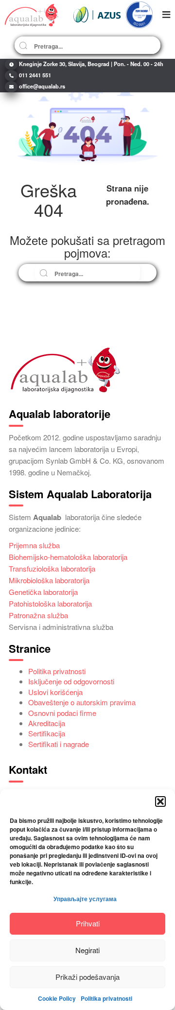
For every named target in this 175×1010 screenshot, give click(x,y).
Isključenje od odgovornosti (71, 681)
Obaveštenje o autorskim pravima (82, 702)
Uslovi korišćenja (55, 692)
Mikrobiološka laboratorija (49, 580)
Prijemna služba (34, 545)
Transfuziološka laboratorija (52, 568)
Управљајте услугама (85, 898)
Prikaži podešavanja (87, 977)
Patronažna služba (38, 615)
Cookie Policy (57, 998)
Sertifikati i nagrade (58, 744)
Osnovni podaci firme (62, 713)
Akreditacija (46, 723)
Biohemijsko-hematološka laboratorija (68, 557)
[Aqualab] (31, 14)
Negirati (87, 950)
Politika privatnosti (106, 998)
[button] (160, 801)
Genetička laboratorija (43, 592)
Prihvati (88, 923)
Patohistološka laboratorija (50, 603)
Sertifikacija (46, 733)
